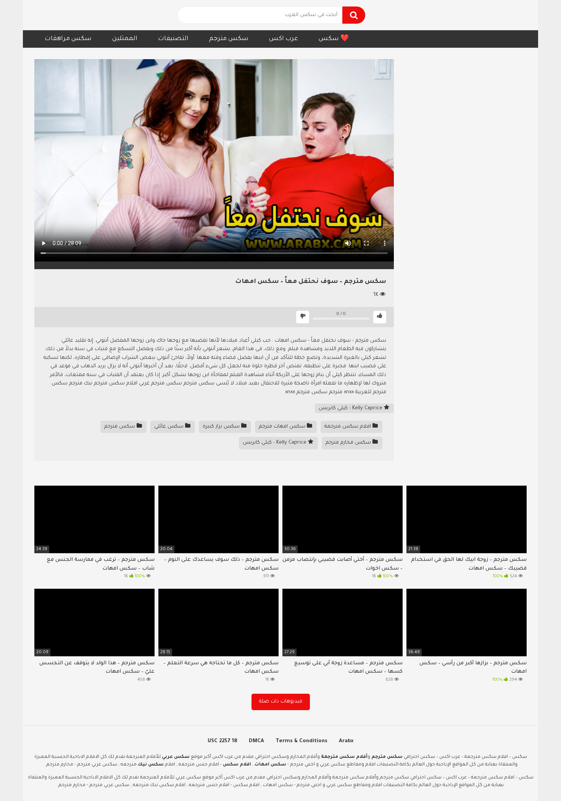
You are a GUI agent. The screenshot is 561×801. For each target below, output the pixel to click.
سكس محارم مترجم (349, 443)
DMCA (256, 741)
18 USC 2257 (222, 741)
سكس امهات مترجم (283, 427)
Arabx (346, 741)
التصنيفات (173, 39)
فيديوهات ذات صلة (280, 701)
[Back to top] (535, 778)
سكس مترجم (228, 39)
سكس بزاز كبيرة (222, 427)
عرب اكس (283, 39)
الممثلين (124, 39)
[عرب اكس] (68, 15)
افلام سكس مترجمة (348, 427)
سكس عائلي (169, 427)
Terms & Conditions (301, 741)
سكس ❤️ (334, 39)
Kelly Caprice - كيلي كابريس (351, 408)
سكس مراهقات (68, 39)
